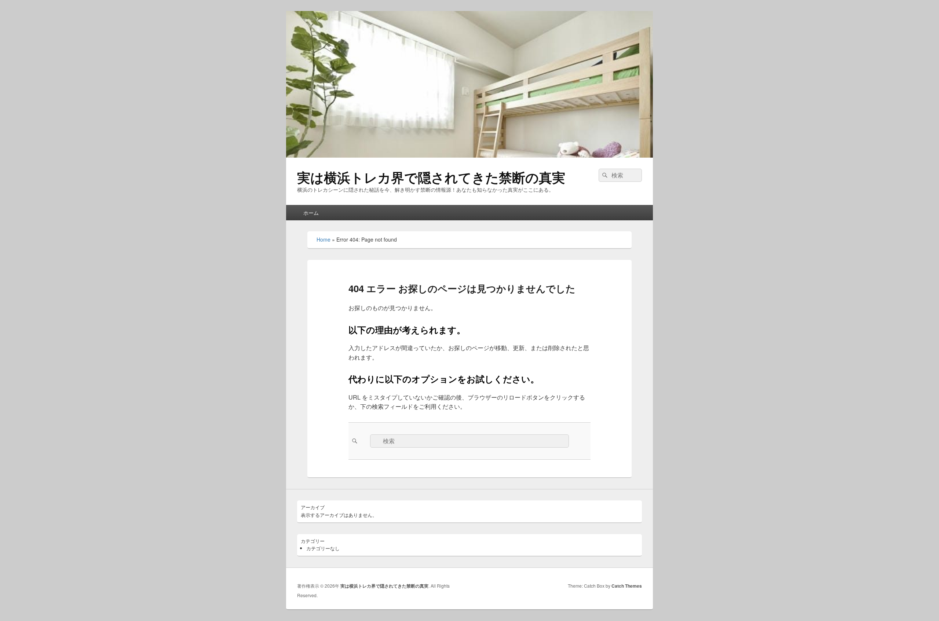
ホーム (311, 212)
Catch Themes (626, 586)
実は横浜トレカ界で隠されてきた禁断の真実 (431, 177)
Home (323, 239)
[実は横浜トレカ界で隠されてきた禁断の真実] (469, 155)
